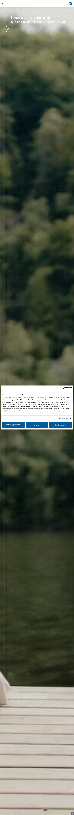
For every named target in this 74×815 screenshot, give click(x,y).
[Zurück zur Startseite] (65, 3)
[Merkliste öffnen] (5, 3)
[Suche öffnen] (7, 3)
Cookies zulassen (60, 425)
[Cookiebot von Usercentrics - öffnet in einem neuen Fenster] (64, 388)
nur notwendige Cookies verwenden (13, 425)
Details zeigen (63, 419)
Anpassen (36, 425)
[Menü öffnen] (2, 3)
